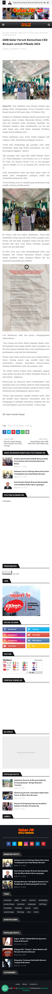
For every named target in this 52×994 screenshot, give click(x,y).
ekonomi (32, 900)
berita (10, 426)
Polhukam (13, 33)
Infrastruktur (43, 900)
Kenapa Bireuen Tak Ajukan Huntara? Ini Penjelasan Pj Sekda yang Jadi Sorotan (31, 882)
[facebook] (14, 629)
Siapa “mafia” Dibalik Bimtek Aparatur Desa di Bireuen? (30, 939)
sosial (36, 908)
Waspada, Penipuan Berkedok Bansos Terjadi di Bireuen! (30, 961)
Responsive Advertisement (26, 752)
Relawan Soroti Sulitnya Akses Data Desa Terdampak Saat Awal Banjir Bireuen (31, 472)
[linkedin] (38, 844)
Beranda (6, 33)
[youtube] (38, 635)
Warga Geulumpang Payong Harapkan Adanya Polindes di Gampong (30, 804)
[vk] (38, 640)
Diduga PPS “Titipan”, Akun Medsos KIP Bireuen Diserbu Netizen (30, 950)
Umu (29, 912)
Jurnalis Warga (19, 426)
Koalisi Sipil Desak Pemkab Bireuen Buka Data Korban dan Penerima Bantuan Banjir (31, 461)
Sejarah (27, 908)
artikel (16, 900)
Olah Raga (42, 904)
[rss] (38, 646)
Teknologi (20, 912)
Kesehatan (21, 904)
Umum (36, 912)
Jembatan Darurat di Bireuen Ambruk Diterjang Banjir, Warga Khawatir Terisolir (30, 782)
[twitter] (38, 629)
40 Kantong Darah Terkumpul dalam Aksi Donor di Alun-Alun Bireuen (31, 794)
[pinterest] (43, 844)
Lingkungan (32, 904)
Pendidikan (8, 908)
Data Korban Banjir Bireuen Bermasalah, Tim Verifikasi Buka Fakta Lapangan (31, 483)
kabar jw (7, 49)
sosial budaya (9, 912)
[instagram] (14, 635)
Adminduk (7, 900)
